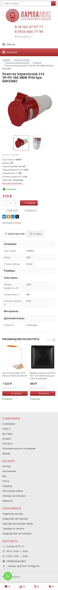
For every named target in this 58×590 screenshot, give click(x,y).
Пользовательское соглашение (19, 448)
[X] (17, 216)
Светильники (9, 471)
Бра (4, 476)
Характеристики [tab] (16, 233)
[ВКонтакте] (4, 216)
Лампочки (7, 500)
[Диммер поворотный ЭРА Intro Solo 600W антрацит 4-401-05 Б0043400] (42, 357)
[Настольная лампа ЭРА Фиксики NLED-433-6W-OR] (15, 357)
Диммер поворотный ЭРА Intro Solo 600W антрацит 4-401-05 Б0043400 (42, 376)
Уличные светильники (13, 495)
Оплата (6, 428)
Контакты (7, 443)
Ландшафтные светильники (16, 533)
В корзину (30, 202)
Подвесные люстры (12, 513)
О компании (8, 423)
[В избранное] (26, 398)
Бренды (6, 453)
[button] (49, 340)
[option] (21, 142)
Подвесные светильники (15, 518)
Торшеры (7, 485)
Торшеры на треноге (13, 528)
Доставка (7, 433)
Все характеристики (12, 183)
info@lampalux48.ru (16, 561)
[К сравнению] (21, 398)
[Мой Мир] (13, 216)
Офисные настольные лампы (17, 523)
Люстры (6, 466)
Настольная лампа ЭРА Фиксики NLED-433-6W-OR (14, 374)
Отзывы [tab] (37, 233)
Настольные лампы (12, 490)
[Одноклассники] (8, 216)
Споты (5, 481)
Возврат (6, 438)
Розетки (17, 223)
